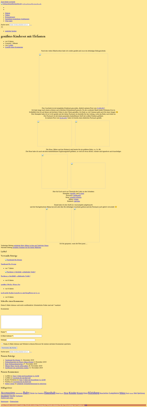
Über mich (8, 21)
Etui (36, 393)
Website (3, 340)
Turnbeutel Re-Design (8, 264)
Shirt (135, 393)
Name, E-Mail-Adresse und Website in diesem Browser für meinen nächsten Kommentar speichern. (37, 344)
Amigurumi (19, 393)
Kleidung (93, 392)
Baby (26, 392)
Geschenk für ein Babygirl (22, 378)
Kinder (72, 392)
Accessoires (8, 392)
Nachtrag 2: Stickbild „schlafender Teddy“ (15, 276)
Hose (66, 393)
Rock (127, 393)
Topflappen (19, 396)
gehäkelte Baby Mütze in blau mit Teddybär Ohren (31, 245)
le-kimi (81, 193)
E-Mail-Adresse (7, 336)
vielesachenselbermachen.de (31, 4)
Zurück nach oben (7, 398)
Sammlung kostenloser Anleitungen (17, 19)
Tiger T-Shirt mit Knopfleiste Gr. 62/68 (26, 376)
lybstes (76, 199)
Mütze (122, 393)
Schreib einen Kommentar (14, 47)
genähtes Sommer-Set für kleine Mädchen (27, 247)
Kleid (85, 393)
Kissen (80, 393)
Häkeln (7, 13)
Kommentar (5, 309)
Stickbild (5, 395)
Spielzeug (141, 393)
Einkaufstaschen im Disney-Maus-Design (19, 362)
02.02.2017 (63, 118)
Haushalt (49, 392)
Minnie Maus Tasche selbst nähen (16, 366)
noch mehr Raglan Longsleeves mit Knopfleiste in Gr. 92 (20, 293)
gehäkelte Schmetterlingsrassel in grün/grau (31, 384)
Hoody (61, 393)
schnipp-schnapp (75, 197)
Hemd (58, 393)
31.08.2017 (101, 108)
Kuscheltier (104, 393)
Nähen (7, 15)
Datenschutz (14, 401)
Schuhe (131, 393)
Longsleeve (114, 393)
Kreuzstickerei (10, 17)
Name (3, 332)
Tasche (12, 395)
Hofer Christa (9, 384)
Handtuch (41, 393)
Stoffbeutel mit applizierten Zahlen (17, 368)
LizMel (10, 45)
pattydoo (77, 201)
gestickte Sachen (10, 31)
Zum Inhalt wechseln (8, 2)
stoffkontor (77, 195)
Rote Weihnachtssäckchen (14, 364)
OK (86, 405)
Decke (32, 393)
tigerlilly (73, 193)
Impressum (4, 401)
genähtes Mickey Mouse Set (10, 284)
